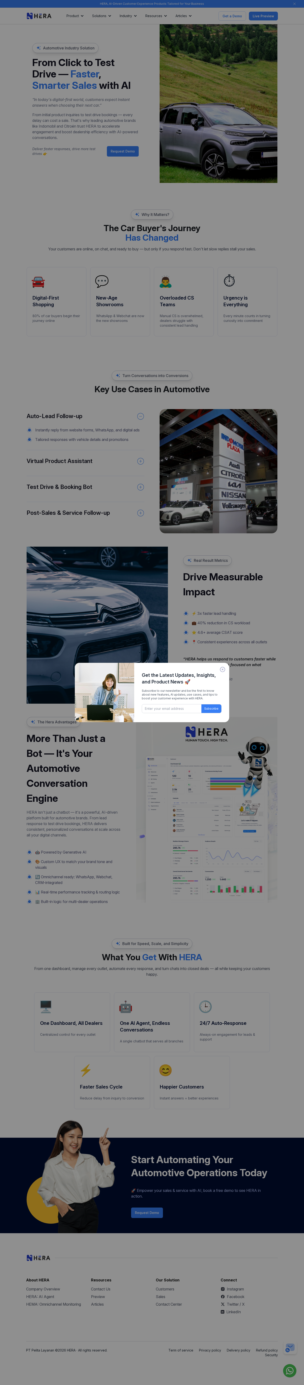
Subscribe (211, 708)
